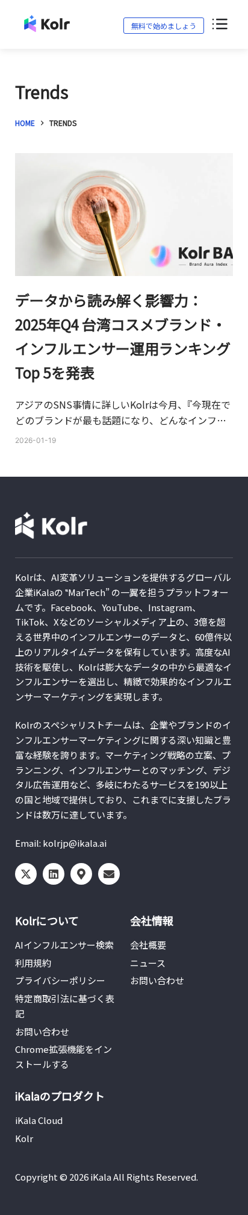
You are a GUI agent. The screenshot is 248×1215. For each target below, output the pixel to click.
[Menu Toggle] (219, 25)
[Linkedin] (53, 874)
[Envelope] (109, 874)
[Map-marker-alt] (81, 874)
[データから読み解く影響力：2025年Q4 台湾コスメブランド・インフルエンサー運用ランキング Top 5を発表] (124, 214)
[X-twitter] (26, 874)
